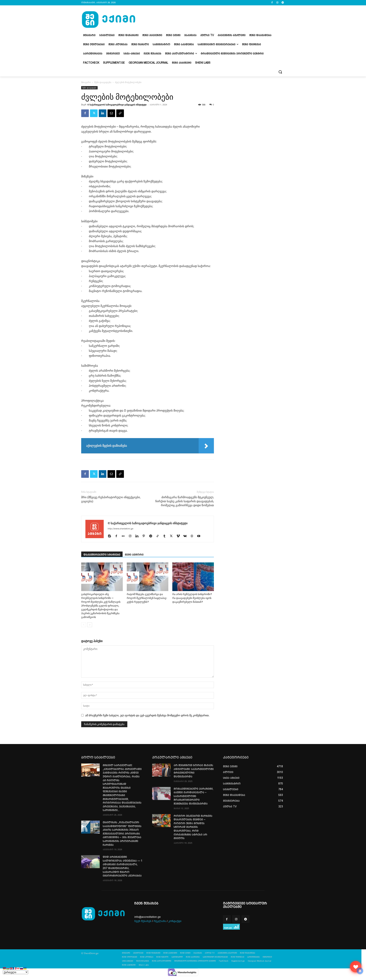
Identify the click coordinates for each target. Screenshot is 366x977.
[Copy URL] (120, 113)
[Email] (111, 113)
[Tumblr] (166, 536)
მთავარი (86, 82)
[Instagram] (277, 3)
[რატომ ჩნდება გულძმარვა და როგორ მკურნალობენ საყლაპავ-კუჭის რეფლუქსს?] (147, 576)
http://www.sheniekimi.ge (120, 528)
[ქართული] (18, 968)
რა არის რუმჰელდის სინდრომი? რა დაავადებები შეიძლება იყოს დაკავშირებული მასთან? (192, 598)
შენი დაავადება (102, 82)
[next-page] (89, 624)
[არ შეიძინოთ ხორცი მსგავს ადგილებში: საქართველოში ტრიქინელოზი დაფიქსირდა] (161, 769)
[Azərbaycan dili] (8, 968)
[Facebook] (272, 3)
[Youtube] (200, 536)
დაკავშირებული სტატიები (101, 554)
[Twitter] (94, 113)
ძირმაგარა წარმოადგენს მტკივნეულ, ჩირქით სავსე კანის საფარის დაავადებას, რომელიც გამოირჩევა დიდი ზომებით (184, 501)
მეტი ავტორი (134, 554)
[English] (11, 968)
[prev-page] (83, 624)
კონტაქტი (174, 921)
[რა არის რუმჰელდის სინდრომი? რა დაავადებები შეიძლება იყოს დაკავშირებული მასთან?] (193, 576)
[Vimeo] (179, 536)
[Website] (193, 536)
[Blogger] (111, 536)
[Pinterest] (145, 536)
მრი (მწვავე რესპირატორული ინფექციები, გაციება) (110, 499)
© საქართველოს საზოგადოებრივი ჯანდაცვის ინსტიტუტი (117, 104)
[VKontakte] (186, 536)
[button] (280, 71)
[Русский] (21, 968)
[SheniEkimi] (108, 20)
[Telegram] (282, 3)
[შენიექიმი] (355, 966)
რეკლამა (160, 921)
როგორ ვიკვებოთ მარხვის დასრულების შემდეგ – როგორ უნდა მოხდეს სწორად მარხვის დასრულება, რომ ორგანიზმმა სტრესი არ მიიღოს (193, 827)
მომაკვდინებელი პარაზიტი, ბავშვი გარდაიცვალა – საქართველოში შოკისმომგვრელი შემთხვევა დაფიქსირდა (193, 796)
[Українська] (25, 968)
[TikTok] (159, 536)
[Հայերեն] (4, 968)
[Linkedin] (102, 113)
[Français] (15, 968)
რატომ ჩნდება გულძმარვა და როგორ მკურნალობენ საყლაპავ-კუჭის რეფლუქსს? (147, 598)
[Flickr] (124, 536)
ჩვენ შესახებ (142, 921)
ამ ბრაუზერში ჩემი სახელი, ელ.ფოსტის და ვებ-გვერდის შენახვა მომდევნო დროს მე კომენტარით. (147, 715)
